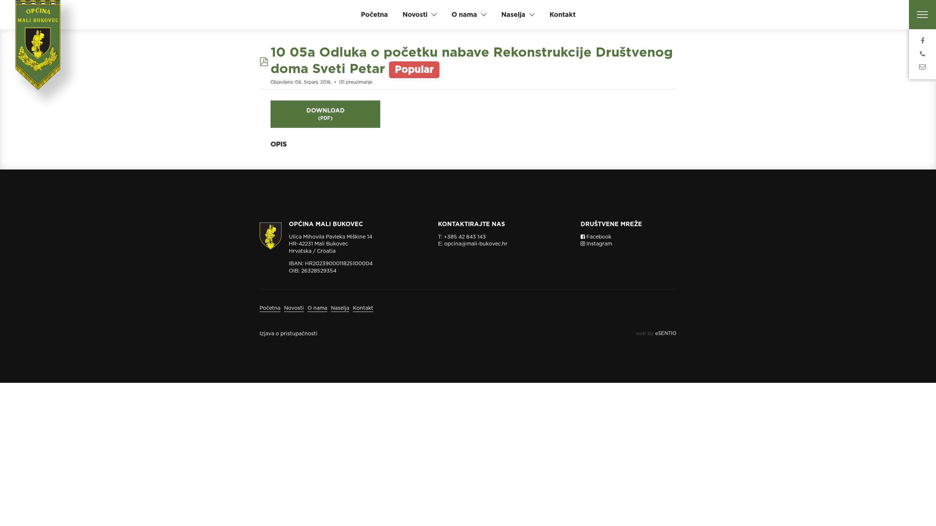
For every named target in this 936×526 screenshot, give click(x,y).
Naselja (340, 308)
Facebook (598, 237)
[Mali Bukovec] (40, 55)
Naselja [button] (513, 14)
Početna (374, 14)
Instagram (598, 244)
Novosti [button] (415, 14)
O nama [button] (464, 14)
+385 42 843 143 (465, 237)
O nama (317, 308)
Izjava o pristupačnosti (288, 333)
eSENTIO (665, 333)
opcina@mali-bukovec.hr (475, 244)
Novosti (294, 308)
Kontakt (562, 14)
